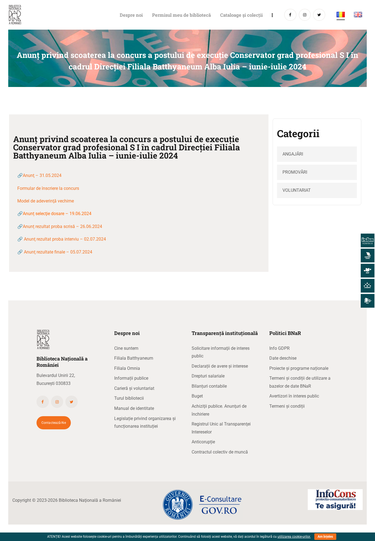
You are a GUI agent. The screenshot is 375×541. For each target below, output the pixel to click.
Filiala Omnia (127, 368)
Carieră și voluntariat (134, 388)
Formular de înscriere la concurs (48, 188)
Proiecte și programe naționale (298, 368)
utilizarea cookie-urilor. (294, 537)
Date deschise (282, 358)
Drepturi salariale (208, 376)
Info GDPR (279, 348)
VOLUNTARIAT (296, 190)
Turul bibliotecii (129, 398)
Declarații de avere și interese (220, 366)
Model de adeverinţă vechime (45, 201)
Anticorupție (203, 441)
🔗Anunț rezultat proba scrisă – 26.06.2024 (59, 226)
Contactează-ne (53, 423)
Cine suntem (126, 348)
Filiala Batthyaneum (133, 358)
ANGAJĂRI (292, 154)
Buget (197, 396)
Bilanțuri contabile (209, 386)
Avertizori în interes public (294, 396)
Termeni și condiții (287, 406)
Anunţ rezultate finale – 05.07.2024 (58, 252)
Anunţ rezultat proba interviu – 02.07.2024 (65, 239)
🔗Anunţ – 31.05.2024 (39, 175)
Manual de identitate (134, 408)
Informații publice (131, 378)
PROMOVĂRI (294, 172)
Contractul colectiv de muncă (220, 452)
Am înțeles (325, 537)
